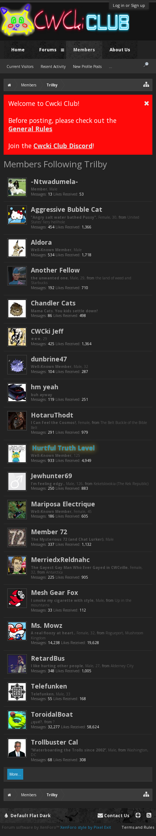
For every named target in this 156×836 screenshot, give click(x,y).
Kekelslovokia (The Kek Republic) (121, 483)
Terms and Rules (138, 827)
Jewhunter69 (51, 475)
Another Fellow (55, 270)
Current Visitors (20, 66)
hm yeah (44, 386)
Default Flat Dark (30, 816)
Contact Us (116, 816)
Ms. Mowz (46, 625)
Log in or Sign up (129, 5)
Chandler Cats (53, 303)
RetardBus (48, 658)
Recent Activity (53, 66)
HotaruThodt (52, 415)
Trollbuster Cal (54, 742)
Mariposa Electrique (63, 504)
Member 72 (49, 531)
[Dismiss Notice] (146, 103)
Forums (48, 50)
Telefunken (49, 686)
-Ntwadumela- (54, 181)
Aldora (41, 242)
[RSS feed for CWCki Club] (149, 815)
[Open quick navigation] (146, 84)
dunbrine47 (49, 359)
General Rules (30, 128)
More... (15, 774)
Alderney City (122, 665)
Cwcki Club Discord (63, 145)
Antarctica (54, 572)
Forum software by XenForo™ (31, 827)
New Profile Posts (87, 66)
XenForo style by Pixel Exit (85, 827)
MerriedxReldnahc (60, 559)
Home (18, 50)
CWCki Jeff (47, 331)
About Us (120, 50)
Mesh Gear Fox (54, 592)
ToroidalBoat (52, 714)
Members (84, 50)
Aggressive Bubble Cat (66, 209)
